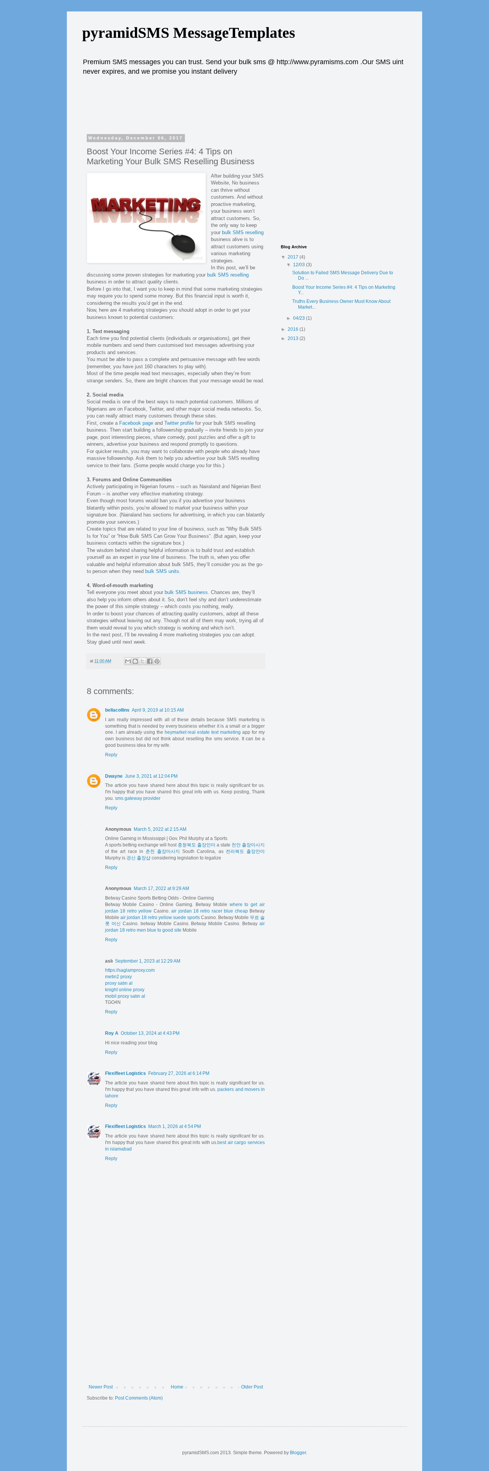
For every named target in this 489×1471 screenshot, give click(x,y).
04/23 (299, 318)
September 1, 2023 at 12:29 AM (147, 961)
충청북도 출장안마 (196, 845)
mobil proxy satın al (125, 996)
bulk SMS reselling (243, 232)
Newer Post (101, 1387)
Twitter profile (179, 423)
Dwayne (114, 776)
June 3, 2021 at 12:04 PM (151, 776)
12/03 (299, 264)
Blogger (298, 1452)
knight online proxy (124, 989)
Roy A (111, 1033)
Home (177, 1387)
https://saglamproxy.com (130, 970)
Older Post (252, 1387)
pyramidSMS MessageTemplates (188, 32)
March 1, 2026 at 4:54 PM (174, 1126)
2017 (294, 257)
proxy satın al (119, 983)
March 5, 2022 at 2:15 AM (160, 829)
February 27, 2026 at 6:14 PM (178, 1073)
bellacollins (117, 710)
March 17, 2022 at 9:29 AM (161, 888)
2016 (294, 329)
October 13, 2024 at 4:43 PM (150, 1033)
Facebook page (136, 423)
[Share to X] (142, 661)
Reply (111, 754)
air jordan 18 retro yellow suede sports (160, 917)
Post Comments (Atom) (139, 1398)
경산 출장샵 (138, 858)
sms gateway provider (137, 798)
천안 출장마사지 (248, 845)
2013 (294, 338)
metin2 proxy (118, 976)
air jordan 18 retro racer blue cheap (209, 911)
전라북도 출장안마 (245, 851)
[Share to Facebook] (150, 661)
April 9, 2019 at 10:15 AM (158, 710)
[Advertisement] (233, 103)
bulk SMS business (186, 592)
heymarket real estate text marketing (203, 732)
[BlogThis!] (135, 661)
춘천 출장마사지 (163, 851)
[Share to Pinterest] (157, 661)
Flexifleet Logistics (125, 1073)
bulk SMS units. (163, 571)
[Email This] (128, 661)
